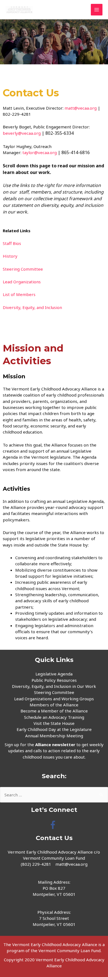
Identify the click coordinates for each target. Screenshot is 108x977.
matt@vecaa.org (81, 108)
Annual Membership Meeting (54, 735)
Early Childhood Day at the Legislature (54, 729)
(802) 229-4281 (36, 864)
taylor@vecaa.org (39, 152)
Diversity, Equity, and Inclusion (32, 307)
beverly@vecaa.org (22, 133)
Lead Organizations (22, 281)
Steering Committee (23, 269)
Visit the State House (54, 723)
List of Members (20, 294)
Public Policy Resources (54, 680)
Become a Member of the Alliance (54, 711)
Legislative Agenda (54, 674)
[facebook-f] (54, 825)
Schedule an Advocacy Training (54, 717)
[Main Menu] (97, 10)
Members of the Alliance (54, 704)
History (10, 256)
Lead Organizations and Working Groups (54, 698)
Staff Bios (12, 243)
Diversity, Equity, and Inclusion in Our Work (54, 686)
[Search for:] (54, 795)
